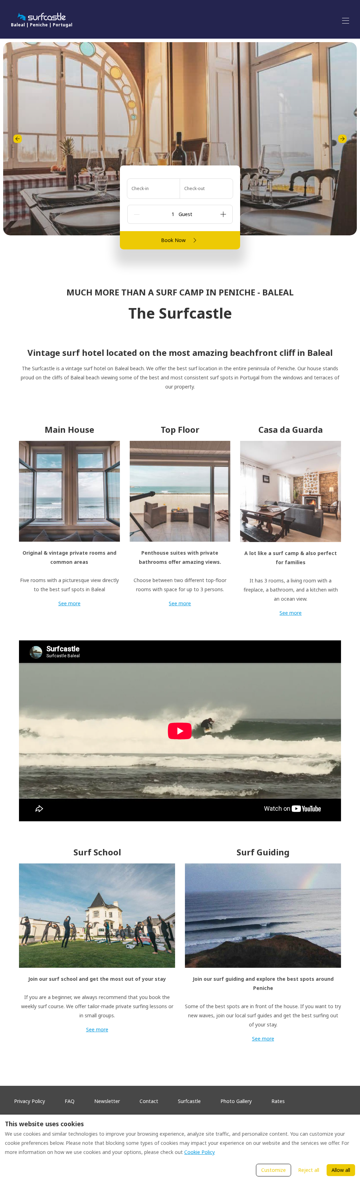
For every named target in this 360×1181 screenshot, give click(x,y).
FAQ (70, 1101)
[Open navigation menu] (345, 21)
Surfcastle (189, 1101)
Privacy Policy (29, 1101)
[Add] (223, 214)
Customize (273, 1170)
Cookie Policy (199, 1152)
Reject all (308, 1170)
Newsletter (107, 1101)
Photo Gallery (236, 1101)
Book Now (173, 240)
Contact (149, 1101)
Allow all (341, 1170)
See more (69, 603)
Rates (278, 1101)
